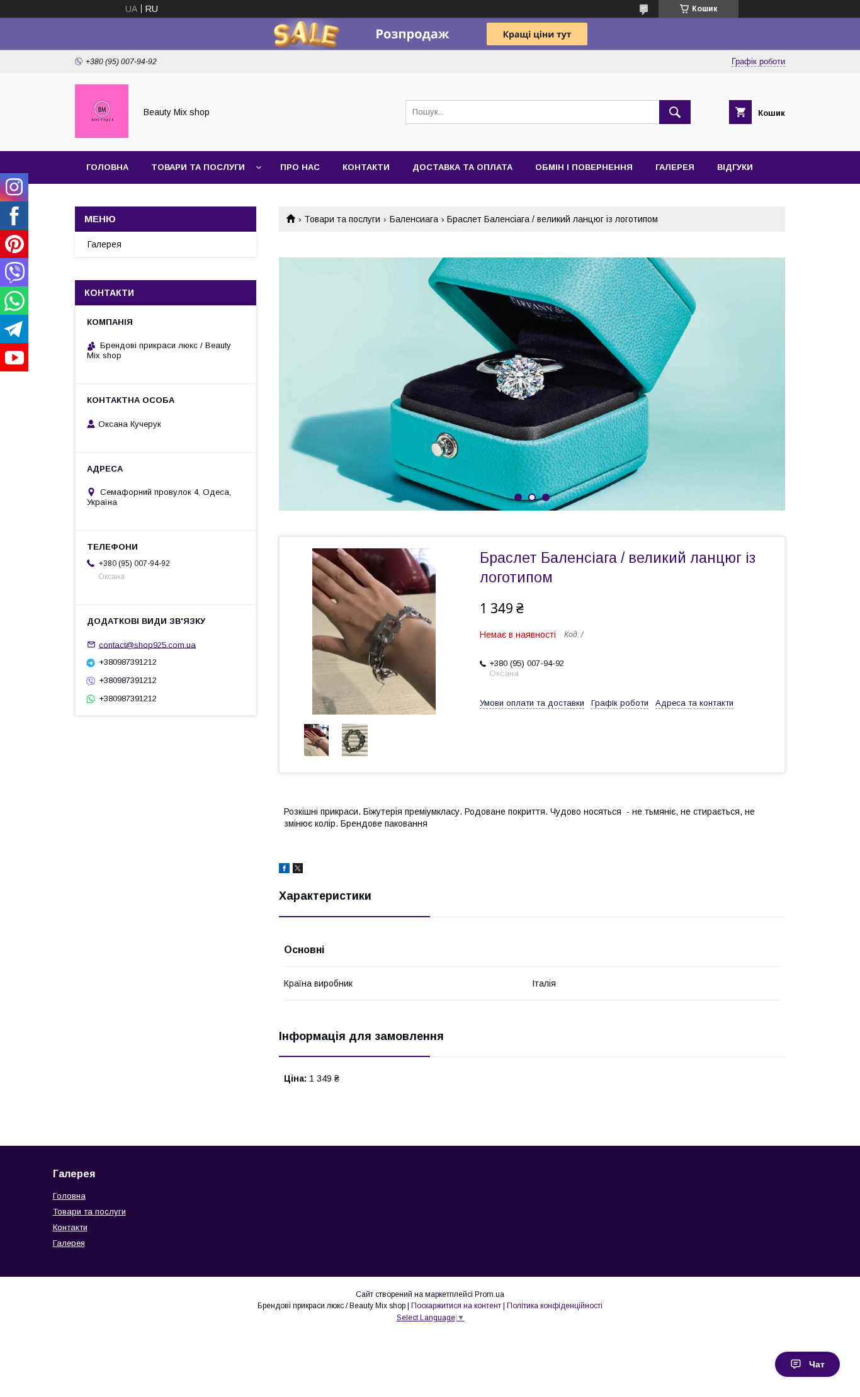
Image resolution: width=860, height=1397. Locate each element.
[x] (298, 870)
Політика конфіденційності (555, 1305)
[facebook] (284, 870)
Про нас (300, 167)
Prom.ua (489, 1294)
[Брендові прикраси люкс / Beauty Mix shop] (101, 135)
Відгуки (735, 167)
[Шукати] (675, 112)
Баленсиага (414, 219)
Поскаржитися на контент (456, 1305)
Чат (817, 1364)
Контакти (366, 167)
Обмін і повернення (584, 167)
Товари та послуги (198, 167)
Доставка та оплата (462, 167)
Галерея (674, 167)
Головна (107, 167)
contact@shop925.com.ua (147, 644)
